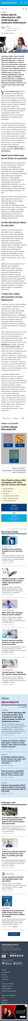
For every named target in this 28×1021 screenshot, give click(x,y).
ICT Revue (7, 27)
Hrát (8, 445)
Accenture (22, 51)
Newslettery (5, 1000)
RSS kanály (4, 1002)
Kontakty (4, 969)
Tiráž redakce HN (6, 972)
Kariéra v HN (5, 977)
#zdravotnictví (6, 418)
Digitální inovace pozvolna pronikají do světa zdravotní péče (12, 551)
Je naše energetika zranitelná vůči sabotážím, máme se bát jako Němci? (13, 879)
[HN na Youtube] (22, 955)
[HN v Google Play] (7, 963)
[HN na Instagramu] (15, 955)
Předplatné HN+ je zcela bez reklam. (19, 528)
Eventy (3, 997)
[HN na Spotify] (20, 955)
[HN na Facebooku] (13, 955)
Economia (4, 974)
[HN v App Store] (17, 963)
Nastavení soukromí (6, 988)
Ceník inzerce (5, 979)
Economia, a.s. (11, 947)
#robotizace (16, 418)
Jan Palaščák (10, 874)
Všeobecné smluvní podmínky (9, 991)
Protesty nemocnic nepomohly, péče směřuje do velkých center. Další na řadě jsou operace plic (12, 773)
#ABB (22, 418)
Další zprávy (14, 934)
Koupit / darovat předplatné (8, 995)
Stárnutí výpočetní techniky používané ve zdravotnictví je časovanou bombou (12, 642)
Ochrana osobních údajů (8, 983)
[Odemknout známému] (26, 8)
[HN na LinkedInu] (18, 955)
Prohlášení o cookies (7, 986)
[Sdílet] (23, 8)
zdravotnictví (10, 702)
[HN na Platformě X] (11, 955)
